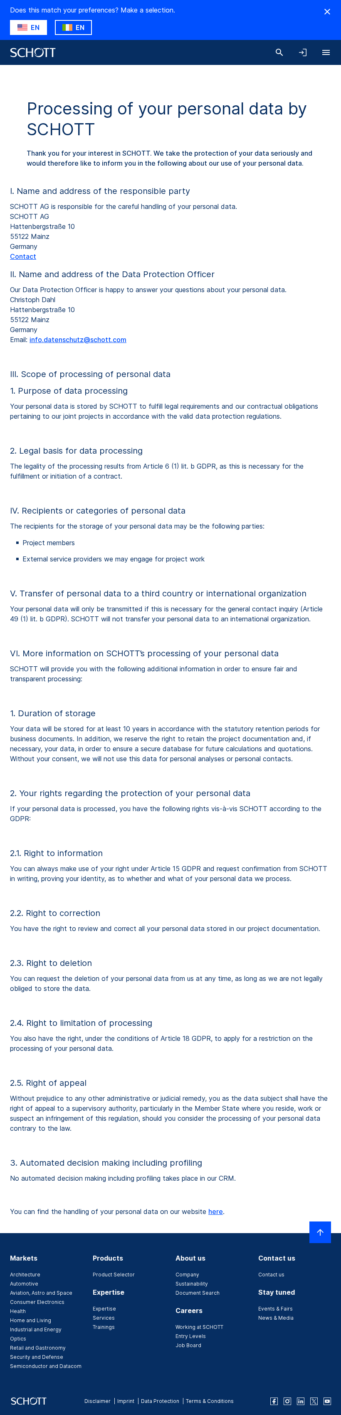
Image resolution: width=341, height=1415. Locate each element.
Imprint (125, 1401)
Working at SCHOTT (199, 1327)
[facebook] (274, 1401)
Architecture (25, 1274)
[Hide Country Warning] (327, 12)
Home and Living (30, 1320)
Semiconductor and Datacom (46, 1366)
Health (18, 1311)
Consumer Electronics (37, 1302)
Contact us (271, 1274)
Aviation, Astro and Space (41, 1293)
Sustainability (191, 1284)
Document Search (197, 1293)
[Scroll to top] (320, 1232)
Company (187, 1274)
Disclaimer (97, 1401)
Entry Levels (190, 1336)
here (215, 1211)
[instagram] (287, 1401)
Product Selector (114, 1274)
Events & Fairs (275, 1309)
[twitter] (314, 1401)
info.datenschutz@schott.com (78, 339)
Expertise (104, 1309)
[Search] (279, 52)
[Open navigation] (326, 52)
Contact (23, 256)
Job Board (188, 1345)
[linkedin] (300, 1401)
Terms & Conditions (210, 1401)
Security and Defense (36, 1357)
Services (104, 1318)
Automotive (24, 1284)
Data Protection (160, 1401)
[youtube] (327, 1401)
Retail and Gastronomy (38, 1348)
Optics (18, 1339)
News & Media (276, 1318)
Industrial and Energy (36, 1329)
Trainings (104, 1327)
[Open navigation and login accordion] (303, 52)
